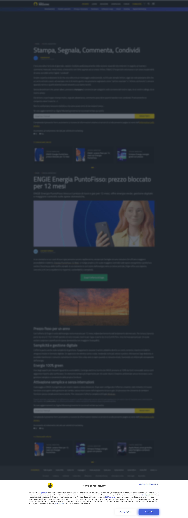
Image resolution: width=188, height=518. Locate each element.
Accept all (149, 512)
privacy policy (59, 503)
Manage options (126, 512)
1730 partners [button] (42, 493)
